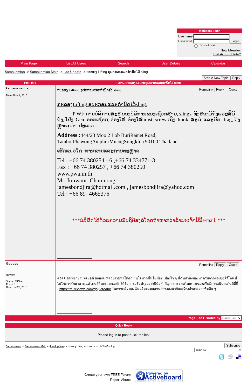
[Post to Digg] (230, 357)
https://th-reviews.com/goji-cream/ (85, 289)
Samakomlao (15, 72)
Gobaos (12, 263)
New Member (230, 50)
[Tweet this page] (222, 357)
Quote (233, 89)
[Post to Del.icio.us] (238, 357)
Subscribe (233, 345)
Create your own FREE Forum (107, 375)
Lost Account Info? (227, 54)
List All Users (76, 63)
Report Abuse (120, 380)
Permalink (206, 89)
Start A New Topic (216, 78)
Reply (236, 78)
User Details (171, 63)
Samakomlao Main (44, 72)
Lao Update (72, 72)
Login (235, 41)
